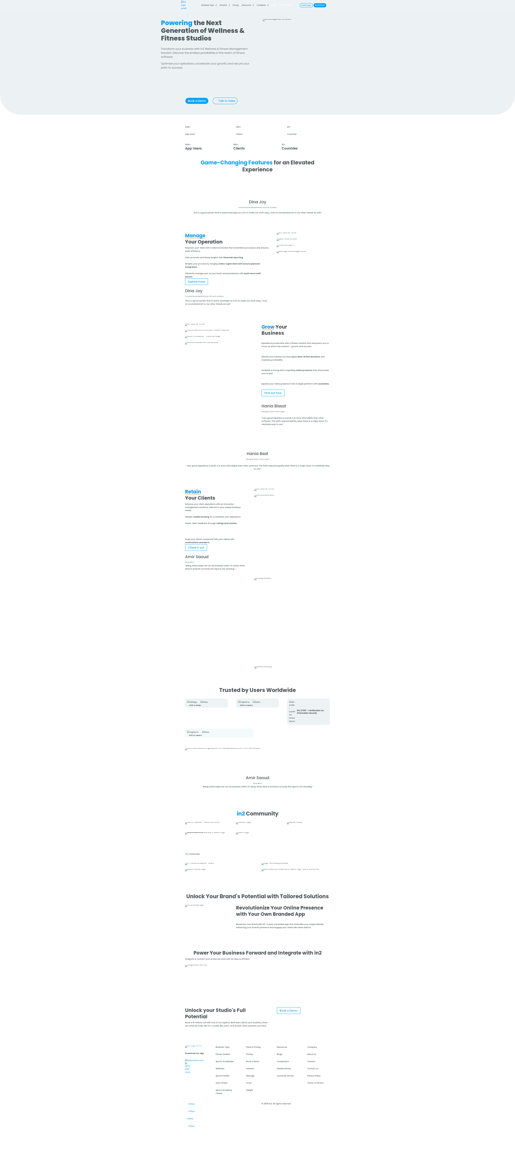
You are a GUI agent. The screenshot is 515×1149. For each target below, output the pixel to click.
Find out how (273, 393)
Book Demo (320, 5)
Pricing (236, 5)
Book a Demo (197, 101)
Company (261, 5)
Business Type (207, 5)
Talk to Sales (226, 101)
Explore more (196, 281)
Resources (246, 5)
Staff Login (306, 5)
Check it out (196, 547)
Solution (223, 5)
